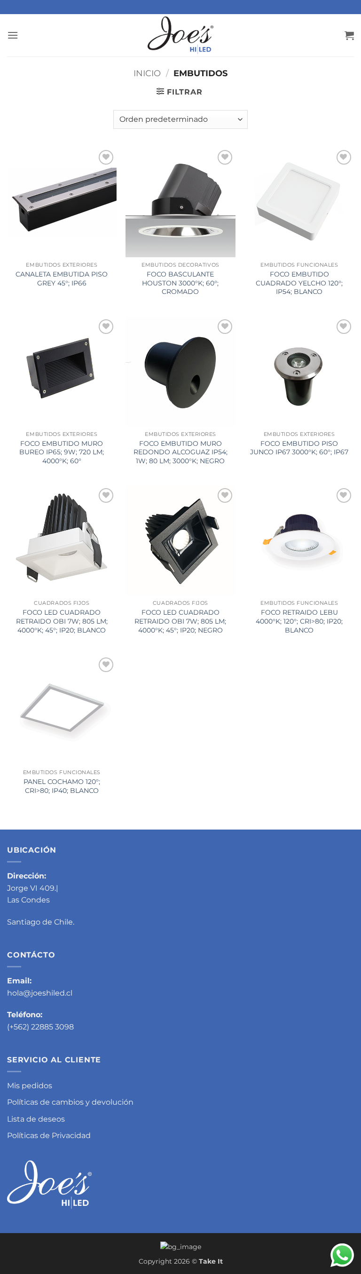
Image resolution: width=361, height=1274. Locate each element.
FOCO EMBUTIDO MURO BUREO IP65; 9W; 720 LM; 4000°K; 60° (61, 452)
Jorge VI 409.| (32, 888)
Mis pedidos (29, 1085)
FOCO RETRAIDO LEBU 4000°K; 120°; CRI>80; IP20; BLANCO (299, 621)
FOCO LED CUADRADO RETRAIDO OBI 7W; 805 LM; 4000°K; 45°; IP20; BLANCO (62, 621)
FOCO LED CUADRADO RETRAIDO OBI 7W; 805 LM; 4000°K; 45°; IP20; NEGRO (180, 621)
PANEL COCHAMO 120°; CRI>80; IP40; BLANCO (62, 786)
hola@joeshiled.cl (39, 993)
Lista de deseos (36, 1119)
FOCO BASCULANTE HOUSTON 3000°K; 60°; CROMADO (180, 283)
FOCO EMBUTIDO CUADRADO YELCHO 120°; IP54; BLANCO (299, 283)
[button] (12, 35)
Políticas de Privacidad (49, 1135)
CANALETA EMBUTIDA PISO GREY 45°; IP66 (62, 278)
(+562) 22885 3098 (40, 1026)
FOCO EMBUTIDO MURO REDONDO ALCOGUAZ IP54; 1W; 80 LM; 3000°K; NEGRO (180, 452)
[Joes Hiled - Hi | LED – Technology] (180, 35)
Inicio (147, 73)
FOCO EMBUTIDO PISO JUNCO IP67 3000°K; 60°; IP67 (299, 448)
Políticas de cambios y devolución (70, 1102)
